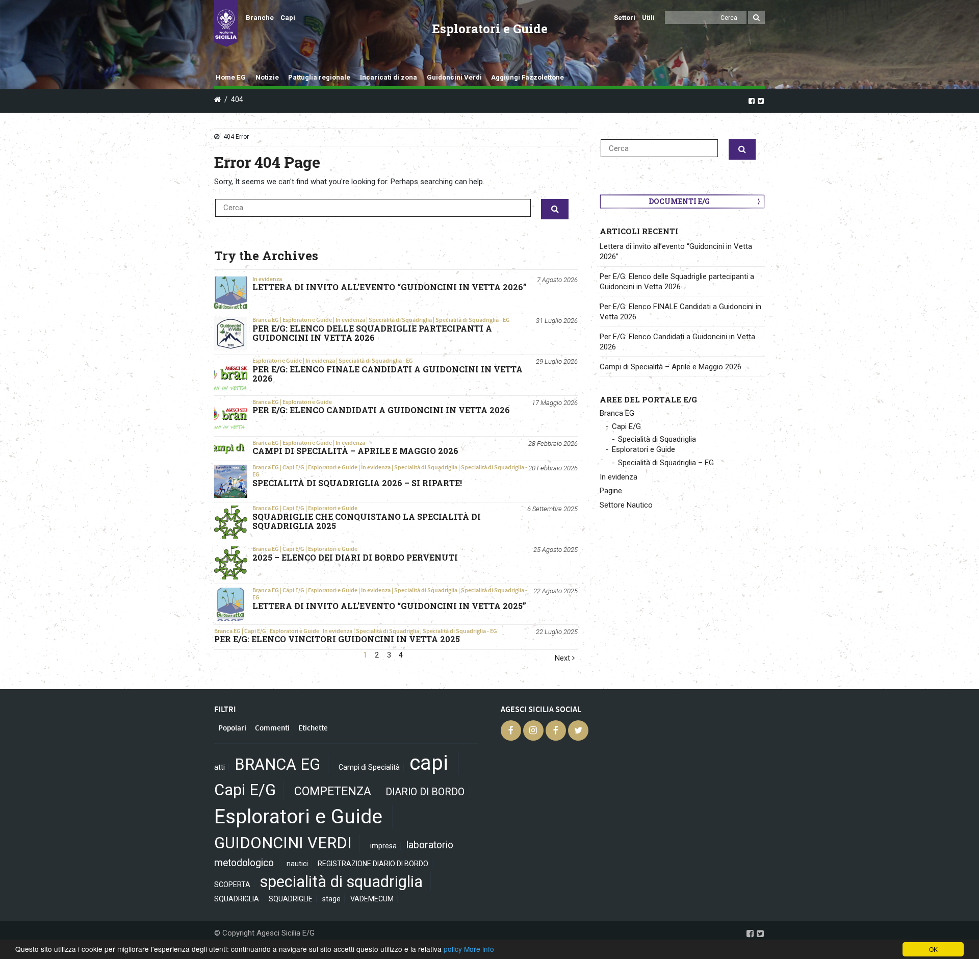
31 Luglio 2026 (557, 320)
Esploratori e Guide (307, 320)
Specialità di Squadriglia (400, 320)
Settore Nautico (626, 505)
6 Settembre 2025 (552, 509)
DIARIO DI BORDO (425, 792)
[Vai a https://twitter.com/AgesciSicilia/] (761, 100)
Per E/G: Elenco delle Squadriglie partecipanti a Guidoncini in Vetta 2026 (677, 281)
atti (219, 767)
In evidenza (267, 279)
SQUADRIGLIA (236, 899)
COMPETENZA (332, 791)
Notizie (267, 77)
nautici (297, 864)
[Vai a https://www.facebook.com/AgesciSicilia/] (752, 100)
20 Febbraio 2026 (553, 468)
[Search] (756, 17)
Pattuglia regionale (319, 77)
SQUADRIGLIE (291, 899)
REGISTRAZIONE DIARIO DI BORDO (373, 864)
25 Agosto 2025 (555, 549)
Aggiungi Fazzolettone (527, 77)
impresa (383, 846)
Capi (287, 17)
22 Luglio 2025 (557, 632)
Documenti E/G (679, 201)
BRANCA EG (277, 764)
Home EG (231, 77)
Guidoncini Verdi (454, 77)
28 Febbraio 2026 (553, 443)
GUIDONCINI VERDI (283, 843)
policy (453, 949)
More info (479, 949)
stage (331, 899)
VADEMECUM (372, 899)
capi (428, 763)
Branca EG (265, 320)
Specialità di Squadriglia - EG (472, 320)
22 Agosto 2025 (555, 591)
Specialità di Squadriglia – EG (666, 462)
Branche (260, 17)
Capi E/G (293, 467)
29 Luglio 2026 (557, 361)
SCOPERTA (232, 884)
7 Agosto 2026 (557, 280)
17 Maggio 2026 (555, 403)
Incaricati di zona (388, 77)
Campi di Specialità (369, 767)
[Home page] (226, 23)
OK (933, 949)
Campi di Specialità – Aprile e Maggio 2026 (670, 366)
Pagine (611, 490)
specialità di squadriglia (341, 881)
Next (563, 658)
